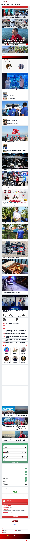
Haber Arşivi (4, 532)
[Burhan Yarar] (21, 66)
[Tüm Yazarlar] (26, 59)
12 (13, 44)
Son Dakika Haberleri (18, 530)
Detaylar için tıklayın (15, 462)
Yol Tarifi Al (10, 507)
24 (24, 44)
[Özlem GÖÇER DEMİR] (9, 66)
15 (16, 44)
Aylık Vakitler (4, 497)
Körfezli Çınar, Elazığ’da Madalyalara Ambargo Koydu (19, 316)
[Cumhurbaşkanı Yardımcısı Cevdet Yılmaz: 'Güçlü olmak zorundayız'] (21, 434)
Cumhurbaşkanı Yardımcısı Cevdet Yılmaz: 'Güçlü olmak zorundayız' (15, 333)
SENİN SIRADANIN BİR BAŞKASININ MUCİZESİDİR (9, 61)
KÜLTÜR (18, 4)
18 (19, 44)
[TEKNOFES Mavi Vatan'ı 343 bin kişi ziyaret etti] (8, 410)
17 (18, 44)
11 (12, 44)
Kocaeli (4, 414)
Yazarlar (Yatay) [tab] (5, 59)
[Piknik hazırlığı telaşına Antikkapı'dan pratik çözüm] (15, 266)
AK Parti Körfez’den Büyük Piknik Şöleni (12, 316)
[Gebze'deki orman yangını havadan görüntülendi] (8, 434)
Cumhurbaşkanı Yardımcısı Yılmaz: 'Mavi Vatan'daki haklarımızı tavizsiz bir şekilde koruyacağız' (8, 427)
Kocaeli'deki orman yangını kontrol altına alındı (13, 325)
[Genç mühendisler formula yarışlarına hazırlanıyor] (15, 249)
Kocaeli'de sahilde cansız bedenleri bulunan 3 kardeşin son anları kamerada (13, 293)
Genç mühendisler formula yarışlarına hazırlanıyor (11, 257)
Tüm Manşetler (5, 530)
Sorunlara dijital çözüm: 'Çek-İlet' (8, 169)
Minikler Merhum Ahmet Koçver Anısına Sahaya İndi (26, 316)
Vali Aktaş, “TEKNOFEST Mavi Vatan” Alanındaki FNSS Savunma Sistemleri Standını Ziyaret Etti (14, 187)
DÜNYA (5, 4)
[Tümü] (26, 345)
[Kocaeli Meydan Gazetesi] (5, 1)
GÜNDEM (2, 4)
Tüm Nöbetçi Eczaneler (15, 516)
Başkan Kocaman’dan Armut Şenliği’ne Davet (10, 222)
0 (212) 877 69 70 (5, 507)
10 (11, 44)
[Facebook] (15, 524)
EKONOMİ (8, 4)
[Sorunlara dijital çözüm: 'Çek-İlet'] (15, 161)
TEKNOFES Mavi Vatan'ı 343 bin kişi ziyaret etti (12, 323)
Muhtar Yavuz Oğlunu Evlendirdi (6, 316)
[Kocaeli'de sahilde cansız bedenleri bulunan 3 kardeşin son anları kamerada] (15, 284)
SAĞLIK (4, 386)
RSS (8, 535)
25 (25, 44)
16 (17, 44)
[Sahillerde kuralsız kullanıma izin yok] (15, 231)
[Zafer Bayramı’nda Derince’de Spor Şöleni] (15, 196)
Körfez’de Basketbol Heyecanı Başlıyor (9, 320)
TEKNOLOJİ (12, 4)
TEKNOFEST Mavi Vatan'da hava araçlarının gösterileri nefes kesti (15, 342)
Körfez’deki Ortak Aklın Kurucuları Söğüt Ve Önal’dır (21, 61)
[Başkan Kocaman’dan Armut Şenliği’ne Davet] (15, 214)
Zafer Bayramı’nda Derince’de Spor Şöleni (9, 205)
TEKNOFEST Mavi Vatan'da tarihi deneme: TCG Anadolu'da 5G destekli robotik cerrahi (14, 311)
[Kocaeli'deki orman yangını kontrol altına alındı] (21, 410)
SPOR (15, 4)
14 (15, 44)
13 (14, 44)
